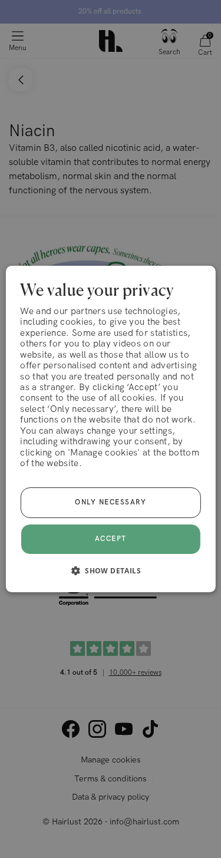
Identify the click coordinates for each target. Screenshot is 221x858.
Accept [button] (111, 538)
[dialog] (110, 429)
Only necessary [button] (110, 502)
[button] (110, 570)
